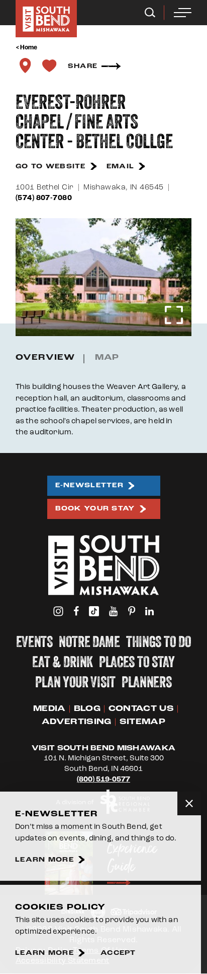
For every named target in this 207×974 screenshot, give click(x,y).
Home (29, 47)
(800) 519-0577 (103, 779)
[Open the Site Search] (150, 13)
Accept (118, 953)
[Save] (49, 65)
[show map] (25, 65)
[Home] (46, 18)
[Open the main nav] (182, 12)
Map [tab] (107, 357)
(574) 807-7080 (44, 198)
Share (82, 66)
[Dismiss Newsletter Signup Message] (189, 803)
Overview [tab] (45, 357)
